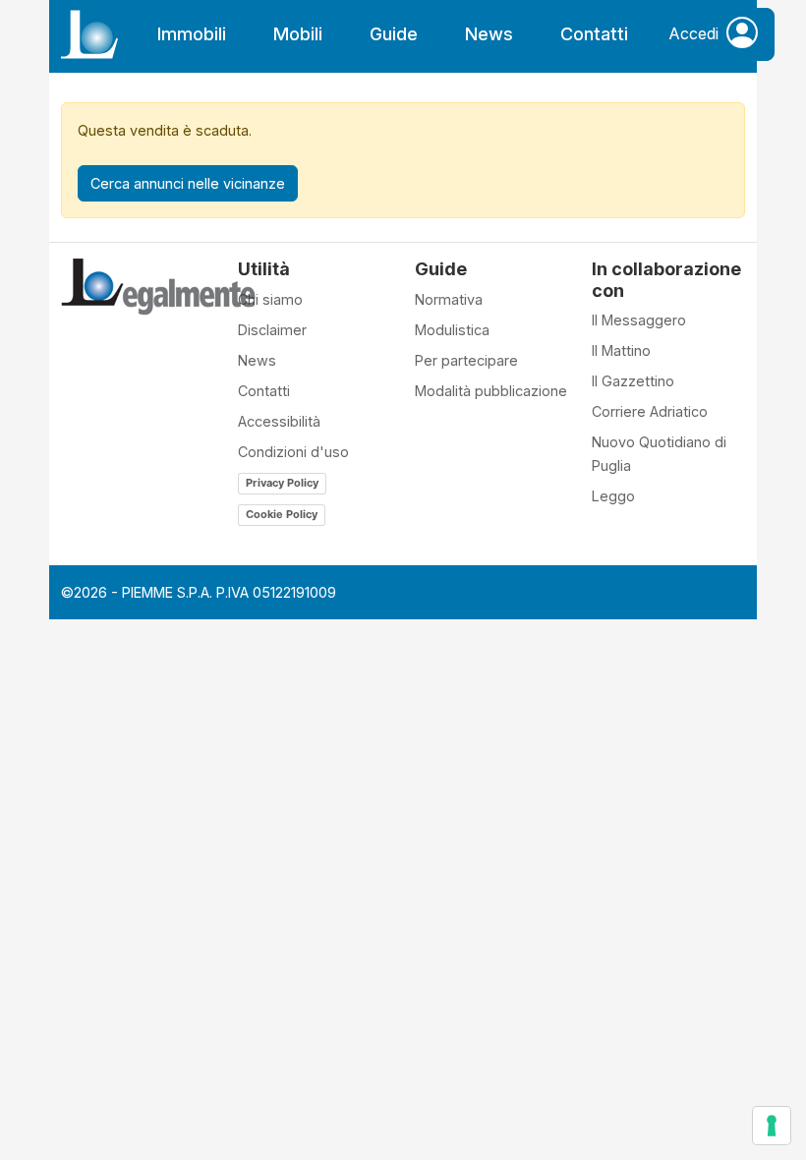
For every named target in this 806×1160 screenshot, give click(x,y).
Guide (394, 34)
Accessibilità (279, 421)
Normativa (449, 299)
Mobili (297, 34)
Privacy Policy (282, 483)
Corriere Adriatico (650, 411)
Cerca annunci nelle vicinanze (187, 183)
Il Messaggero (639, 320)
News (489, 34)
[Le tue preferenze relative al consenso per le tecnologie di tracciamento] (771, 1125)
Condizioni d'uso (293, 451)
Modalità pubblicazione (491, 390)
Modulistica (452, 329)
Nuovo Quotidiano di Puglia (659, 453)
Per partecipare (466, 360)
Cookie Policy (281, 514)
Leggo (613, 496)
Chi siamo (270, 299)
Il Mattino (621, 350)
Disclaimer (272, 329)
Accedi (693, 33)
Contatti (594, 34)
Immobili (191, 34)
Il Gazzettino (633, 381)
